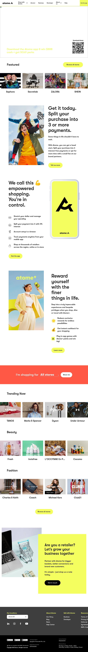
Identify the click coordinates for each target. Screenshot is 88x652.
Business (41, 3)
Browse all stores (73, 65)
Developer (50, 3)
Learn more (58, 350)
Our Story (49, 617)
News (48, 622)
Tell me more (55, 165)
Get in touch (52, 583)
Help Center (50, 624)
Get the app (84, 3)
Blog (47, 619)
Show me (66, 375)
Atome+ (33, 3)
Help (66, 3)
